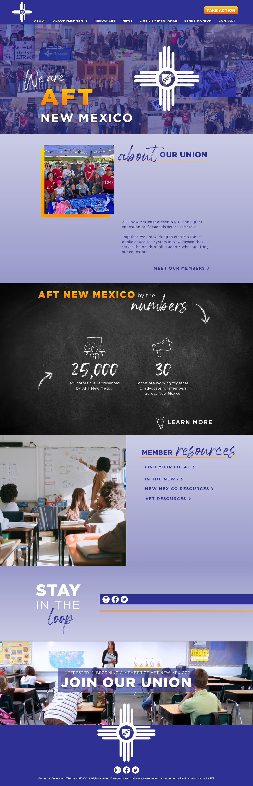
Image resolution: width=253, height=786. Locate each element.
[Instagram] (117, 770)
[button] (40, 20)
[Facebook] (126, 770)
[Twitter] (135, 770)
